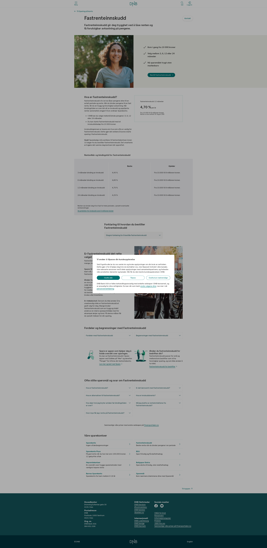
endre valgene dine (148, 286)
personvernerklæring (105, 288)
